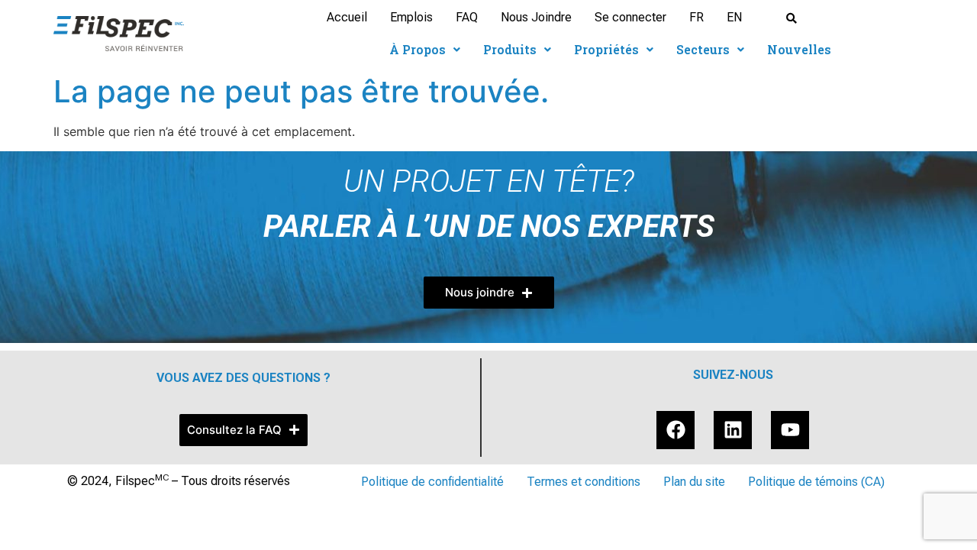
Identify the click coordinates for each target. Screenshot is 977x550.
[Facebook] (675, 430)
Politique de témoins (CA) (816, 481)
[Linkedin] (733, 430)
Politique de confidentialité (432, 481)
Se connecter (630, 17)
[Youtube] (790, 430)
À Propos (417, 49)
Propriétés (606, 49)
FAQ (467, 17)
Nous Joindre (536, 17)
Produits (510, 49)
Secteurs (703, 49)
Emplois (411, 17)
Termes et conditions (583, 481)
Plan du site (694, 481)
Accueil (347, 17)
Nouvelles (799, 49)
